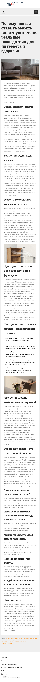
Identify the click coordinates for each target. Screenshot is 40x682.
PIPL (2, 671)
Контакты (4, 674)
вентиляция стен (20, 641)
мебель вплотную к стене (14, 638)
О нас (3, 661)
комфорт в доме (7, 643)
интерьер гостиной (8, 641)
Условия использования (9, 664)
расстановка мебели (30, 638)
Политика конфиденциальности (11, 667)
